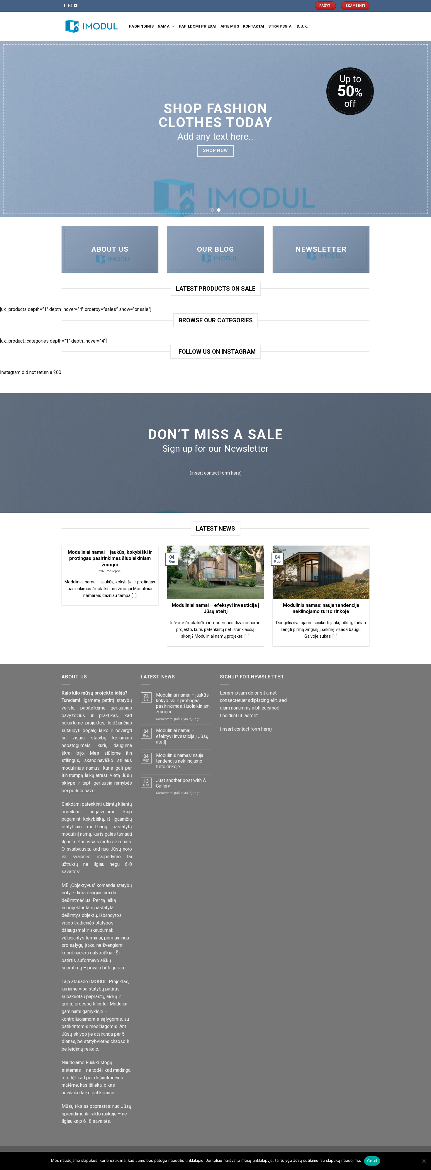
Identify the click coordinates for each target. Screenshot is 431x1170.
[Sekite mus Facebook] (64, 6)
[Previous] (16, 129)
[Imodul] (91, 26)
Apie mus (229, 26)
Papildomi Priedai (197, 26)
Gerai (372, 1160)
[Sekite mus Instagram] (70, 6)
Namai (164, 26)
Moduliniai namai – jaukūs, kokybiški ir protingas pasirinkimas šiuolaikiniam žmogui (183, 703)
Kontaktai (253, 26)
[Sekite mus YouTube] (75, 6)
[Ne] (424, 1162)
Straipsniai (280, 26)
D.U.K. (302, 26)
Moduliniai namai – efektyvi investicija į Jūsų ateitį (182, 736)
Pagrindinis (141, 26)
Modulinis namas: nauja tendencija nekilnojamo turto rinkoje (179, 761)
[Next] (415, 129)
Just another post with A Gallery (181, 783)
